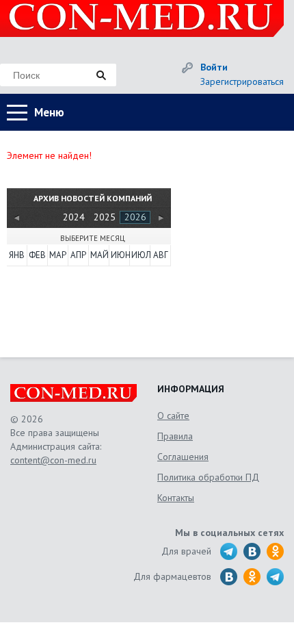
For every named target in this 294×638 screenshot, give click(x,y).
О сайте (173, 415)
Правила (175, 436)
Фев (37, 255)
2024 (74, 217)
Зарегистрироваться (242, 81)
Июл (140, 255)
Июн (120, 255)
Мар (57, 255)
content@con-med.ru (53, 460)
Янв (17, 255)
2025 (105, 217)
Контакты (175, 498)
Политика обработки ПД (208, 477)
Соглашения (183, 456)
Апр (78, 255)
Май (99, 255)
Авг (160, 255)
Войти (214, 67)
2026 (135, 217)
